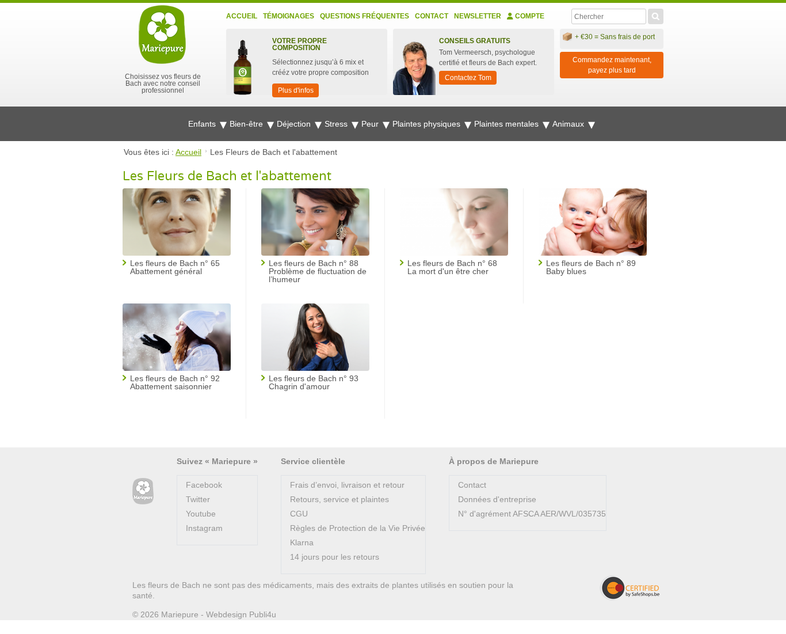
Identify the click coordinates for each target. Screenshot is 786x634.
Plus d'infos (296, 90)
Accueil (241, 16)
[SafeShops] (629, 588)
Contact (431, 16)
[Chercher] (655, 15)
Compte (528, 16)
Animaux (569, 123)
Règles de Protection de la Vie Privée (357, 528)
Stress (337, 123)
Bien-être (247, 123)
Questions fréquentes (364, 16)
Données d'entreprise (497, 499)
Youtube (201, 513)
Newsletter (477, 16)
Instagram (204, 528)
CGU (299, 513)
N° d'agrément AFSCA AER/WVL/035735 (532, 513)
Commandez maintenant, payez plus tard (612, 65)
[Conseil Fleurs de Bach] (143, 491)
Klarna (302, 542)
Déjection (295, 123)
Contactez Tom (468, 78)
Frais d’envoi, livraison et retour (347, 484)
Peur (371, 123)
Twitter (198, 499)
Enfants (203, 123)
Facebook (204, 484)
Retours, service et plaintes (339, 499)
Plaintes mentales (507, 123)
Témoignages (288, 16)
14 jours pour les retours (334, 556)
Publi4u (262, 614)
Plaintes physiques (427, 123)
